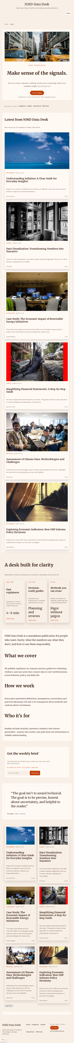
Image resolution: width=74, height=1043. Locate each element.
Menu (68, 13)
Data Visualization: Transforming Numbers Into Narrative (35, 250)
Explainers (22, 106)
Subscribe (34, 773)
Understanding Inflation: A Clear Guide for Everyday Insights (31, 180)
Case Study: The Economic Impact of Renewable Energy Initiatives (34, 320)
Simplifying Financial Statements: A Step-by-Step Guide (36, 390)
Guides (29, 106)
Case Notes (37, 106)
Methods (45, 106)
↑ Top (3, 1040)
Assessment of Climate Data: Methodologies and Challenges (35, 461)
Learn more (10, 619)
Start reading (37, 93)
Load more (8, 1006)
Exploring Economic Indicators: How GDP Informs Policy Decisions (36, 531)
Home (6, 24)
